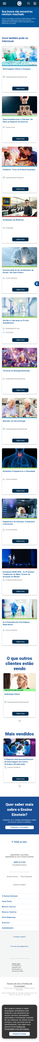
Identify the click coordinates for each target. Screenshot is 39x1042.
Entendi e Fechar (19, 1034)
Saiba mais (20, 88)
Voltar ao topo (20, 842)
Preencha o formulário (20, 827)
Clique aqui (16, 964)
